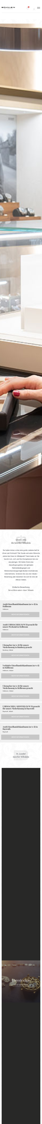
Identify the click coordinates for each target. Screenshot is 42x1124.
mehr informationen (20, 614)
